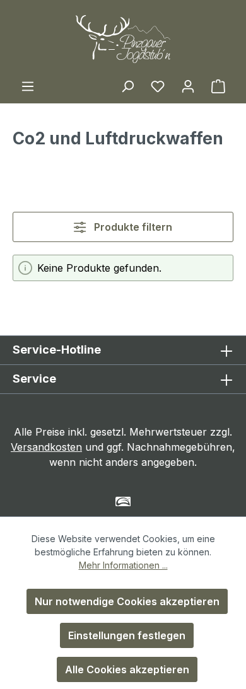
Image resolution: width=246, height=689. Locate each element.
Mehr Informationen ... (123, 565)
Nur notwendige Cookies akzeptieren (127, 601)
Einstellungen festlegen (126, 635)
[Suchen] (127, 85)
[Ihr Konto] (188, 85)
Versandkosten (46, 447)
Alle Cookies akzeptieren (127, 669)
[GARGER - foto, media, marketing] (123, 501)
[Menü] (28, 85)
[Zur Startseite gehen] (123, 39)
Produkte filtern (131, 227)
